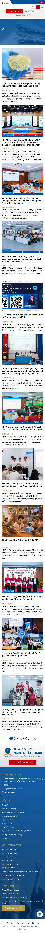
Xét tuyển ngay (14, 11)
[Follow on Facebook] (7, 923)
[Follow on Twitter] (23, 923)
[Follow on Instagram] (18, 923)
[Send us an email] (28, 923)
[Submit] (38, 7)
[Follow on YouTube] (38, 923)
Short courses (31, 11)
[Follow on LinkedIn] (33, 923)
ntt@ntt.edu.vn (10, 792)
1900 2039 (8, 785)
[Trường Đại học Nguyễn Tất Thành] (5, 3)
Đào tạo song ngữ (23, 15)
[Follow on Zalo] (12, 923)
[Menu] (42, 6)
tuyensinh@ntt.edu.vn (13, 789)
